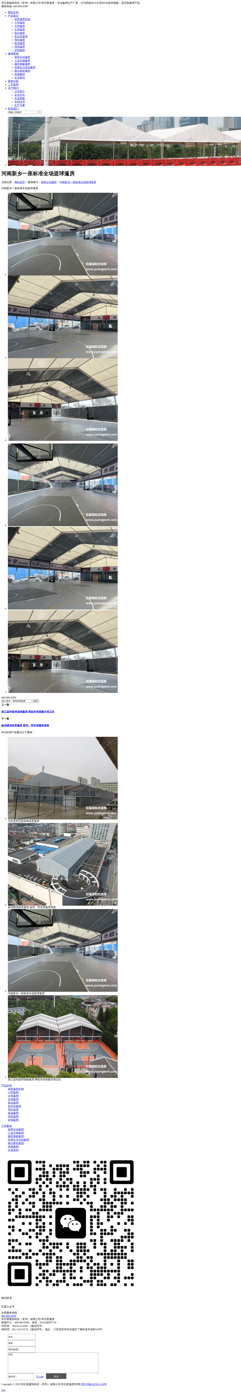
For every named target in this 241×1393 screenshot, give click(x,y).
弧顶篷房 (19, 43)
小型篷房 (19, 22)
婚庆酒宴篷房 (22, 64)
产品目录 (6, 1085)
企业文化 (19, 95)
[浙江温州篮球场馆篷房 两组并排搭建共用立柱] (63, 1077)
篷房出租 (13, 81)
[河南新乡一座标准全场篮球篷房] (63, 990)
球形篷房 (19, 46)
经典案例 (19, 74)
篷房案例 (13, 53)
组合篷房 (19, 33)
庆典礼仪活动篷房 (24, 67)
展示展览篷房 (22, 70)
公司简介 (19, 91)
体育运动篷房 (22, 57)
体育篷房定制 (22, 19)
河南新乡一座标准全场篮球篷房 (78, 182)
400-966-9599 (8, 1316)
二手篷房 (13, 84)
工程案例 (6, 1126)
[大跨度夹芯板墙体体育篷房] (63, 818)
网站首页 (13, 12)
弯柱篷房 (19, 39)
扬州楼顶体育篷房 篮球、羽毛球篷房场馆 (25, 725)
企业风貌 (19, 98)
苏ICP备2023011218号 (94, 1384)
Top (3, 1390)
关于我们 (13, 88)
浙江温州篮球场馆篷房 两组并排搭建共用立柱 (27, 711)
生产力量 (19, 105)
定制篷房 (19, 50)
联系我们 (13, 108)
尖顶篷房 (19, 29)
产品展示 (13, 15)
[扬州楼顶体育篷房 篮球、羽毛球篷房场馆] (63, 904)
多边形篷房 (21, 36)
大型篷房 (19, 26)
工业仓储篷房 (22, 60)
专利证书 (19, 101)
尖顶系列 (19, 77)
